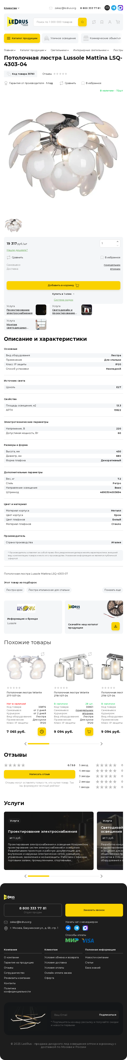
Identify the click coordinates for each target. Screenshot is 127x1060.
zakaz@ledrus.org (65, 8)
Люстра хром (14, 589)
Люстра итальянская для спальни (49, 589)
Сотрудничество (14, 972)
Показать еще (112, 589)
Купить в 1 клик (62, 293)
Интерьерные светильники (89, 50)
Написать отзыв (39, 774)
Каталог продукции (24, 38)
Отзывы (8, 967)
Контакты (10, 983)
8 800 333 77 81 (90, 8)
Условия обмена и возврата (61, 957)
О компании (11, 957)
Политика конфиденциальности (17, 990)
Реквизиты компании (17, 977)
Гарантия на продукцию (19, 962)
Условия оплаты (54, 967)
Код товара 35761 (23, 73)
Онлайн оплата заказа (58, 972)
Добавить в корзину (61, 285)
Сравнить (70, 83)
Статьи (89, 962)
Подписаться (107, 1014)
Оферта (49, 977)
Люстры (118, 50)
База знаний (93, 967)
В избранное (93, 83)
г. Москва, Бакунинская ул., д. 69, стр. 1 (34, 927)
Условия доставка (55, 962)
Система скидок (63, 299)
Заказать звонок (94, 910)
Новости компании (97, 957)
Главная (8, 50)
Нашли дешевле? (17, 250)
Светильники (59, 50)
